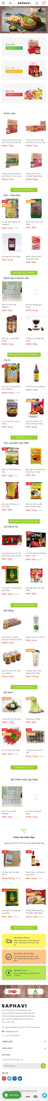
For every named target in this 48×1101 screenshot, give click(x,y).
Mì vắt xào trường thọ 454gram (11, 223)
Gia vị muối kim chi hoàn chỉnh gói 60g (34, 422)
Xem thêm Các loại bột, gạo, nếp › (24, 521)
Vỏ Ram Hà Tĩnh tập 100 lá (10, 873)
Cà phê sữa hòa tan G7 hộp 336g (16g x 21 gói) (11, 554)
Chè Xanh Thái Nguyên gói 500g (11, 589)
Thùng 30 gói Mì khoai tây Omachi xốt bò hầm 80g (12, 141)
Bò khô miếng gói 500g (33, 306)
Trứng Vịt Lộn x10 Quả (11, 719)
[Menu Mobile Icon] (3, 3)
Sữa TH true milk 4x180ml (9, 306)
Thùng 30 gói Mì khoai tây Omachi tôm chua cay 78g (11, 175)
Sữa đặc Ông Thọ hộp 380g (35, 589)
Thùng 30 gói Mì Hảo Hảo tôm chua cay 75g (35, 141)
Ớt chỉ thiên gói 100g (11, 750)
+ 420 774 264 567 (12, 1036)
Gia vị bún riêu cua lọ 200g (11, 422)
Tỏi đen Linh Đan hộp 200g (35, 339)
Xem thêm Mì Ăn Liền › (24, 190)
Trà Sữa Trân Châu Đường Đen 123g (33, 672)
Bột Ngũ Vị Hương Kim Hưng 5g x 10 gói (36, 470)
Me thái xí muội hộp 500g (10, 339)
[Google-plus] (4, 1078)
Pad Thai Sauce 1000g (35, 386)
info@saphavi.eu (11, 1031)
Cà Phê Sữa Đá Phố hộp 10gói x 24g (36, 554)
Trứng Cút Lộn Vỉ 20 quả (34, 751)
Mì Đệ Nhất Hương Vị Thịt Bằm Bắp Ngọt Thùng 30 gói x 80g (35, 911)
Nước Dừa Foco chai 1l (35, 637)
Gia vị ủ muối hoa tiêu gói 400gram (11, 387)
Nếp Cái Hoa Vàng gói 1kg (11, 470)
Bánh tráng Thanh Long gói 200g (33, 257)
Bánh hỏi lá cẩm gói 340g (34, 223)
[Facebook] (14, 1078)
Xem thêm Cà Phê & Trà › (24, 605)
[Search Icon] (10, 3)
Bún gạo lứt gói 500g (11, 256)
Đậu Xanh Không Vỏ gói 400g (10, 505)
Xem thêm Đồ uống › (24, 687)
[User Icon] (37, 3)
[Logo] (24, 2)
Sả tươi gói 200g (33, 719)
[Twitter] (9, 1078)
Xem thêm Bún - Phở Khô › (24, 273)
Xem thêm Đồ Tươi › (24, 767)
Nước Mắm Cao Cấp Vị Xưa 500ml (35, 873)
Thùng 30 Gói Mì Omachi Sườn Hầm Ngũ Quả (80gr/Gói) (34, 175)
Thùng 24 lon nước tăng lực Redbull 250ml (12, 638)
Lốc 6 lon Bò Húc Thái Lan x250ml (11, 672)
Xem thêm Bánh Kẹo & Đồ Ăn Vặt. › (24, 354)
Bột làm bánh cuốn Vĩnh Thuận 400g (34, 505)
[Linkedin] (20, 1078)
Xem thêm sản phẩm (23, 928)
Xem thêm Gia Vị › (24, 437)
